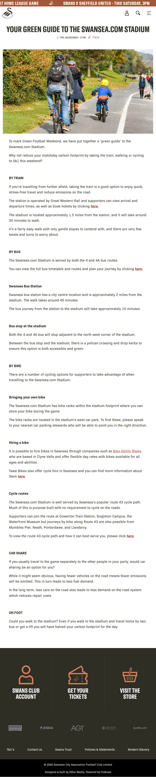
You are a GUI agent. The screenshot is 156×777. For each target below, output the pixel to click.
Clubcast (106, 772)
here (94, 206)
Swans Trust (63, 749)
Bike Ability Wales (127, 451)
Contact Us (34, 749)
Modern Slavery (138, 749)
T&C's (10, 749)
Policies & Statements (100, 749)
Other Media (76, 772)
